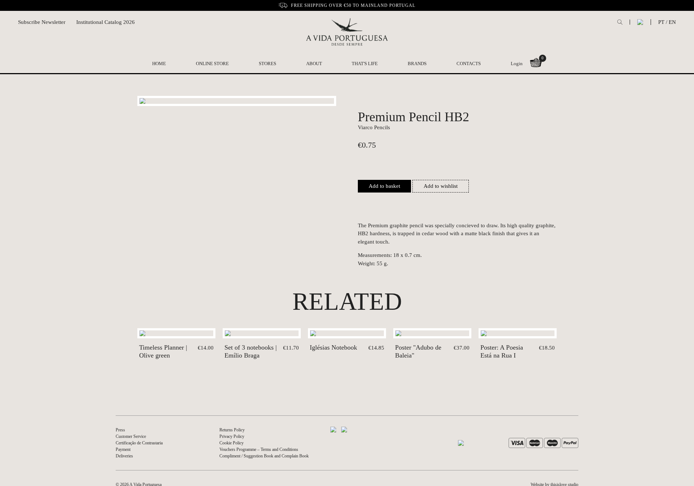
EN (672, 22)
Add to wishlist (441, 186)
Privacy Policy (231, 436)
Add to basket (384, 186)
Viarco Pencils (374, 127)
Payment (123, 449)
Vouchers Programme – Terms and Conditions (258, 449)
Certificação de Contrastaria (139, 442)
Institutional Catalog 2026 (105, 22)
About (314, 63)
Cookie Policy (231, 442)
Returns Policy (232, 429)
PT (661, 22)
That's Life (365, 63)
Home (159, 63)
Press (120, 429)
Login (517, 63)
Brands (417, 63)
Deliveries (124, 455)
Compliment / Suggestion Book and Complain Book (264, 455)
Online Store (212, 63)
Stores (267, 63)
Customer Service (131, 436)
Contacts (469, 63)
